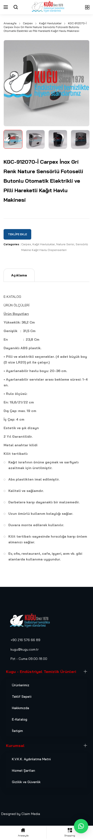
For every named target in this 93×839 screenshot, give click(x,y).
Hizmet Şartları (23, 770)
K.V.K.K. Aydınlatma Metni (31, 759)
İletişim (17, 731)
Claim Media (30, 814)
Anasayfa (10, 23)
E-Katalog (19, 719)
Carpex (28, 23)
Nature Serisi (65, 244)
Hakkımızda (20, 708)
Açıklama (19, 275)
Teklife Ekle (17, 234)
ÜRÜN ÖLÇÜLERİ (17, 305)
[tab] (19, 275)
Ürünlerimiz (20, 685)
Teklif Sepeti (21, 696)
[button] (81, 826)
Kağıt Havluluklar (50, 23)
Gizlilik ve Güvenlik (26, 782)
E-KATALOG (12, 296)
